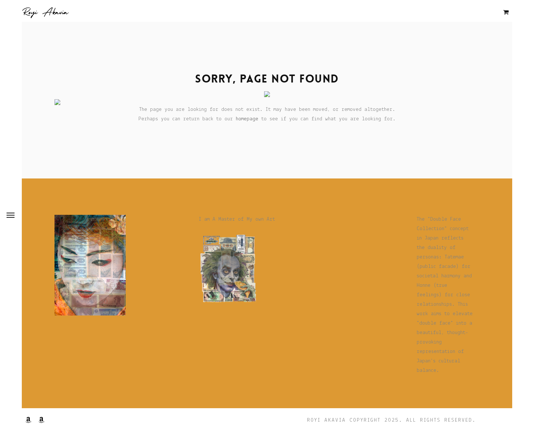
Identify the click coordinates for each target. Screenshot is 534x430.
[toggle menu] (10, 215)
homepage (247, 119)
